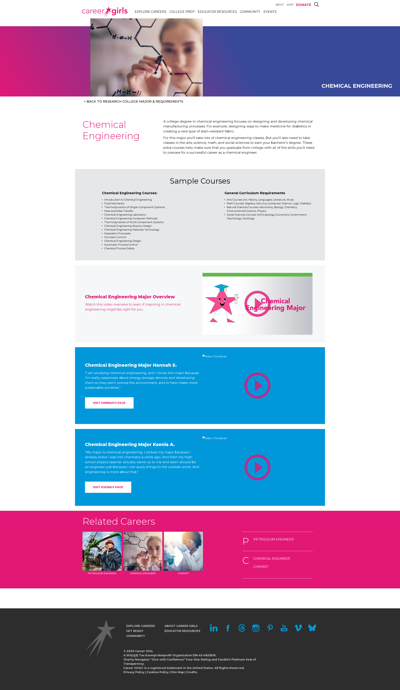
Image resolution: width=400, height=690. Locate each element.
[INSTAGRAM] (256, 631)
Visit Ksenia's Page (108, 487)
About (279, 4)
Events (270, 12)
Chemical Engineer (271, 558)
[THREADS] (242, 631)
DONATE (303, 5)
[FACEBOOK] (228, 631)
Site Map (177, 672)
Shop (290, 4)
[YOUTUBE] (284, 631)
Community (250, 12)
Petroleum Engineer (274, 539)
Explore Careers (150, 12)
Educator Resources (217, 12)
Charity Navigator (136, 659)
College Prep (182, 12)
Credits (191, 672)
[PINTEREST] (270, 631)
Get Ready (134, 631)
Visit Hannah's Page (109, 403)
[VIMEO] (298, 631)
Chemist (261, 567)
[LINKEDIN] (214, 631)
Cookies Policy (158, 672)
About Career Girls (181, 626)
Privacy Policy (133, 672)
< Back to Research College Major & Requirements (133, 101)
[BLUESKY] (312, 631)
